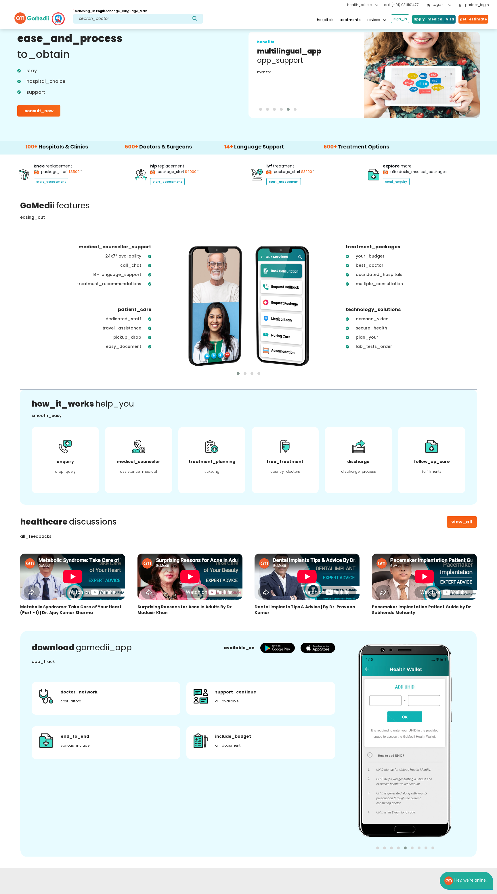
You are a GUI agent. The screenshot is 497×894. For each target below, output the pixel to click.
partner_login (476, 4)
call (401, 4)
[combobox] (442, 5)
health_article (359, 4)
